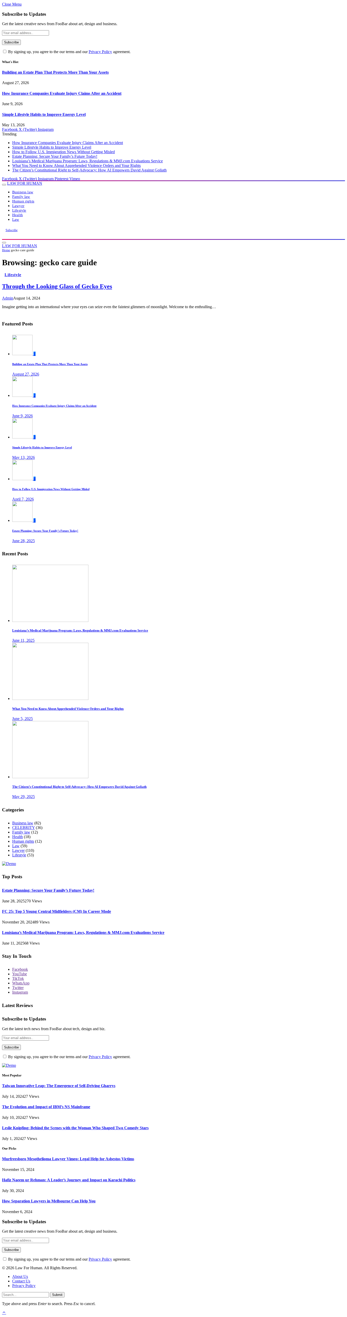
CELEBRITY (23, 827)
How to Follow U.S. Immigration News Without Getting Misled (63, 152)
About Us (20, 1276)
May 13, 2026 (23, 457)
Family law (21, 196)
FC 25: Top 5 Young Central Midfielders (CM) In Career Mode (56, 911)
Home (6, 250)
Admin (7, 298)
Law (15, 219)
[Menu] (4, 184)
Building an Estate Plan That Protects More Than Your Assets (55, 72)
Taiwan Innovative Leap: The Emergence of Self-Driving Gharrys (58, 1086)
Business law (22, 192)
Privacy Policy (100, 52)
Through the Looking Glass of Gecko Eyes (57, 286)
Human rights (23, 201)
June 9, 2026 (22, 416)
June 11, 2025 (23, 640)
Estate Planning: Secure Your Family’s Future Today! (54, 156)
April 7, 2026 (23, 499)
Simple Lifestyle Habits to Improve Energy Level (44, 114)
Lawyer (18, 205)
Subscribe (12, 230)
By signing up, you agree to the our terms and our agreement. (69, 52)
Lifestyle (19, 210)
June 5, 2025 (22, 718)
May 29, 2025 (23, 796)
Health (17, 215)
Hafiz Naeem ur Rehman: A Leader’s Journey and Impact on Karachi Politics (68, 1180)
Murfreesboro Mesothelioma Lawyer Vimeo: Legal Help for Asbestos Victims (68, 1159)
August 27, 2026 (25, 374)
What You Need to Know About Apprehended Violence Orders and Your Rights (76, 165)
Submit (57, 1295)
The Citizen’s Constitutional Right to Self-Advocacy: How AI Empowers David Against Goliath (89, 170)
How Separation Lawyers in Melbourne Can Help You (49, 1201)
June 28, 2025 (23, 541)
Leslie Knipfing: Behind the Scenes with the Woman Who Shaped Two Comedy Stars (75, 1128)
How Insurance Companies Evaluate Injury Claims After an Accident (61, 93)
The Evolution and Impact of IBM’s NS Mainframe (46, 1107)
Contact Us (21, 1281)
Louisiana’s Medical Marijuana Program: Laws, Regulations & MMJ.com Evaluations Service (87, 161)
